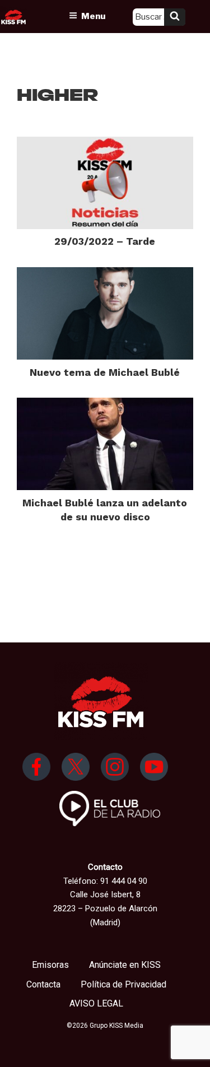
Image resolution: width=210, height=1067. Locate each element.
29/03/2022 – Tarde (104, 241)
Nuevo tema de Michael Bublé (105, 372)
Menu (93, 16)
